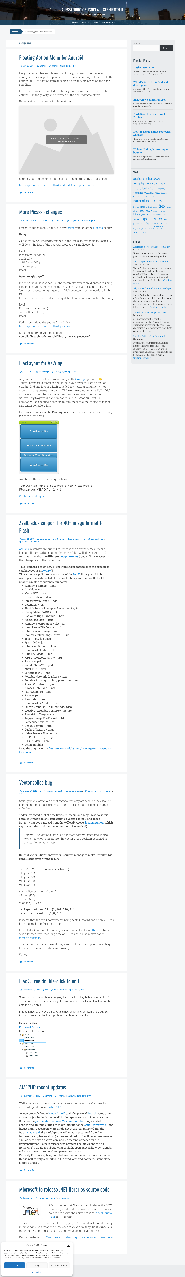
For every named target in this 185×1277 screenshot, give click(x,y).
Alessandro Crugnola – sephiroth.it (92, 9)
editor (157, 196)
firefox (156, 200)
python (164, 223)
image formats (69, 556)
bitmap (91, 539)
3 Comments (28, 343)
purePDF (154, 223)
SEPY (158, 227)
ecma (151, 196)
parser (136, 223)
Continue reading (31, 496)
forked (70, 227)
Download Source (29, 1027)
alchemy (76, 539)
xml (146, 232)
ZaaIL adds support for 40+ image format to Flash (61, 526)
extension (141, 200)
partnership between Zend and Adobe (59, 1121)
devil (97, 539)
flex (46, 989)
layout (64, 371)
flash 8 (136, 207)
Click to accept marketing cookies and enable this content (66, 140)
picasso (94, 220)
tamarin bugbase (29, 937)
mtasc (166, 214)
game (169, 207)
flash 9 (143, 206)
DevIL (76, 574)
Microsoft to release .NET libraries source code (64, 1189)
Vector (35, 782)
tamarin (109, 791)
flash (102, 539)
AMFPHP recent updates (42, 1087)
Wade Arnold (56, 1113)
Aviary (46, 570)
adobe (69, 539)
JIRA (85, 791)
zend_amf (86, 1095)
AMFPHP (54, 1107)
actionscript (44, 371)
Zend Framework (95, 1125)
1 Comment (27, 192)
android (43, 65)
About (96, 22)
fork (64, 220)
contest (164, 192)
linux (148, 214)
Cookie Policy (36, 1272)
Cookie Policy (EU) (108, 22)
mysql (136, 219)
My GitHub (85, 22)
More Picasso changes (40, 212)
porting (34, 541)
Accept (14, 1265)
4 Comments (28, 1170)
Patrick (92, 1113)
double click (59, 989)
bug (66, 791)
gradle (76, 220)
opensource (71, 65)
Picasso (98, 227)
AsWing (79, 379)
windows (138, 232)
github (62, 65)
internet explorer (160, 211)
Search (136, 43)
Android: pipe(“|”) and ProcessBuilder (151, 246)
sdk (150, 228)
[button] (68, 1245)
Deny (37, 1265)
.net (55, 1198)
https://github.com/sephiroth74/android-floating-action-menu (58, 185)
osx (166, 219)
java (143, 214)
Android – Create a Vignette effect (149, 312)
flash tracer (152, 207)
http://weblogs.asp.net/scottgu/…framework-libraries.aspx (76, 1237)
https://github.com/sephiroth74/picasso (44, 326)
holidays (146, 211)
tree (82, 989)
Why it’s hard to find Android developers (153, 288)
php (147, 223)
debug (136, 196)
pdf (142, 223)
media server (157, 215)
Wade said (33, 1132)
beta (145, 188)
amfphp (48, 1095)
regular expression (140, 228)
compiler (138, 192)
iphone (136, 214)
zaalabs (41, 541)
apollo (162, 183)
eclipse (144, 196)
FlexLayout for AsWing (40, 363)
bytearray (160, 188)
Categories (74, 22)
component (152, 192)
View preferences (59, 1265)
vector (22, 793)
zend (79, 1095)
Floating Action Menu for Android (51, 57)
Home (15, 31)
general (45, 1198)
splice (102, 791)
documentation (75, 791)
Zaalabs (24, 549)
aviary (84, 539)
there (95, 930)
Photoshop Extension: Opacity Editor (151, 261)
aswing (57, 371)
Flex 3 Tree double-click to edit (49, 981)
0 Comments (28, 503)
